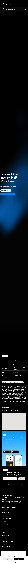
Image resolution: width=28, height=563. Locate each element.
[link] (7, 4)
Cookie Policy (19, 556)
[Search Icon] (25, 9)
